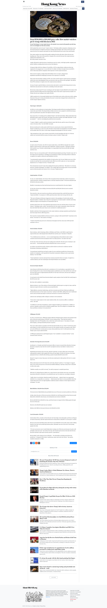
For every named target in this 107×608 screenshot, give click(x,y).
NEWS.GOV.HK (66, 8)
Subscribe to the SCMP (27, 8)
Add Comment (73, 443)
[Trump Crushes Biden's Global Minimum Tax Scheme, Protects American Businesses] (34, 472)
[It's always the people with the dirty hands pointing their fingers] (34, 560)
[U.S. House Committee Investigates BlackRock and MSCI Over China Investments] (34, 529)
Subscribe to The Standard (38, 8)
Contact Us (34, 606)
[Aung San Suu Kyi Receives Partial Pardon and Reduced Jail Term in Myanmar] (34, 539)
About (38, 606)
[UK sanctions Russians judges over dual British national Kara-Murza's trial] (34, 519)
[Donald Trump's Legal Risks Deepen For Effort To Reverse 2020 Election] (34, 498)
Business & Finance (74, 8)
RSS (72, 600)
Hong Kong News (53, 4)
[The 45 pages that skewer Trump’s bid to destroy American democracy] (34, 508)
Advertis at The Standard (57, 8)
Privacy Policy (42, 606)
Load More (53, 577)
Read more (48, 596)
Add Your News (73, 599)
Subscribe (74, 451)
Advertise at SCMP (48, 8)
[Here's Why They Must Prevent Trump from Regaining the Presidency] (34, 481)
